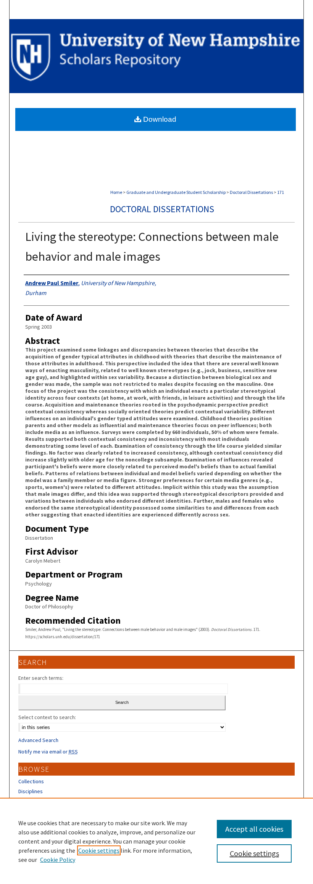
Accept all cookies (254, 829)
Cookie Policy (57, 859)
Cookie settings (98, 850)
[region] (156, 841)
